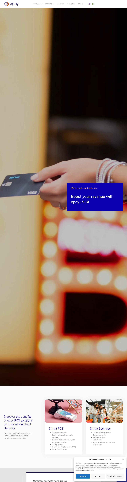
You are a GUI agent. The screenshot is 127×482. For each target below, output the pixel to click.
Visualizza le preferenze (115, 476)
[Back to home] (11, 4)
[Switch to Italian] (93, 4)
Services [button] (48, 4)
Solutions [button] (36, 4)
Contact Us (71, 4)
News (80, 4)
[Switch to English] (89, 4)
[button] (123, 459)
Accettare (83, 476)
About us (60, 4)
